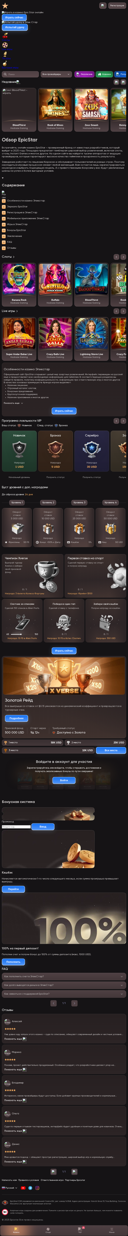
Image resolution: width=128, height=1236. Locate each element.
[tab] (64, 37)
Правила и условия (28, 1180)
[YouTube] (23, 1188)
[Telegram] (30, 1188)
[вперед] (74, 1003)
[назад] (53, 1003)
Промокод (8, 822)
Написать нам (9, 1180)
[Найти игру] (5, 74)
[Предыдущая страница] (53, 1172)
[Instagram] (37, 1188)
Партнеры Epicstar (75, 1180)
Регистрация (117, 6)
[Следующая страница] (74, 1172)
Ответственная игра (52, 1180)
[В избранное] (31, 93)
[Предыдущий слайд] (116, 82)
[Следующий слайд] (123, 82)
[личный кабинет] (102, 5)
